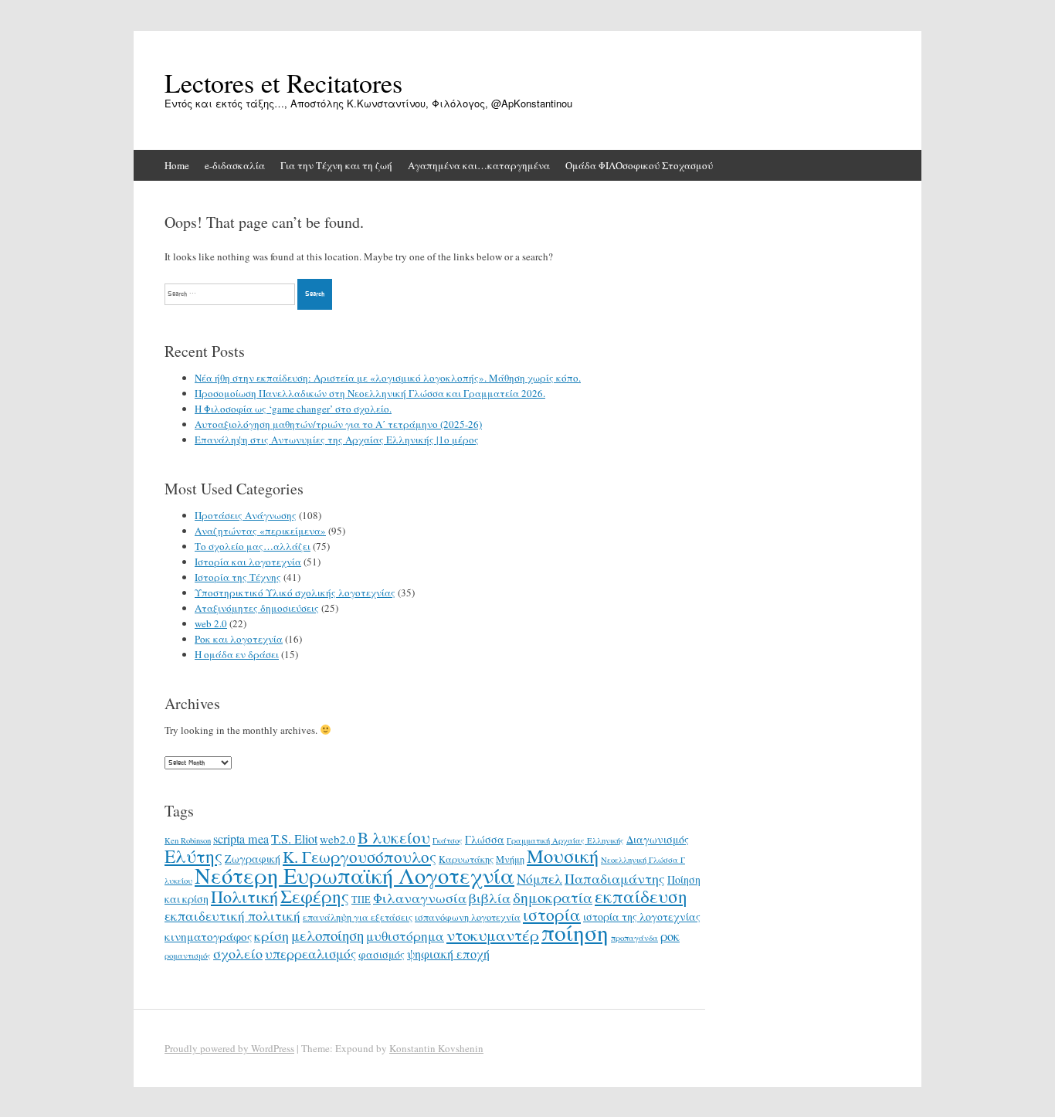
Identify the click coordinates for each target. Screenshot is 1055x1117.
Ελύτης (193, 856)
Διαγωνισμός (657, 839)
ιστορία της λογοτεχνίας (642, 916)
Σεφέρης (314, 896)
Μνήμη (510, 859)
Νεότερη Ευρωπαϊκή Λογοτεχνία (354, 875)
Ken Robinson (188, 840)
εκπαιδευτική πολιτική (232, 916)
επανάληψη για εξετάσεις (357, 917)
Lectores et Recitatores (283, 83)
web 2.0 (211, 623)
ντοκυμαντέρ (492, 935)
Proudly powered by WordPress (229, 1048)
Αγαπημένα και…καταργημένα (479, 165)
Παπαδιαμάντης (615, 878)
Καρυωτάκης (466, 859)
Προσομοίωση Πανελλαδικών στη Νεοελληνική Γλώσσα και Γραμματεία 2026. (370, 393)
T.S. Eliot (294, 838)
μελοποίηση (327, 935)
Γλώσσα (484, 839)
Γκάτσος (448, 840)
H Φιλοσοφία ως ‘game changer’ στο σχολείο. (293, 409)
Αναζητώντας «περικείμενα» (260, 531)
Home (177, 165)
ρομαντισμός (188, 955)
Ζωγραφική (252, 858)
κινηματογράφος (208, 936)
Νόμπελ (539, 879)
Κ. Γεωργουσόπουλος (359, 856)
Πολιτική (244, 896)
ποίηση (575, 932)
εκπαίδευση (641, 896)
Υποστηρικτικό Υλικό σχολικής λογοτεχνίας (295, 592)
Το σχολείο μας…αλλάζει (252, 546)
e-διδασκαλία (235, 165)
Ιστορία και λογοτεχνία (248, 562)
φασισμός (381, 954)
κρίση (271, 935)
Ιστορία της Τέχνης (238, 577)
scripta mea (241, 838)
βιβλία (490, 897)
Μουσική (563, 855)
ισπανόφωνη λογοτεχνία (468, 917)
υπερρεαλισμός (310, 954)
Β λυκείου (394, 837)
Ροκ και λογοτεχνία (239, 639)
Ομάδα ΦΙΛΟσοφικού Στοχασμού (639, 165)
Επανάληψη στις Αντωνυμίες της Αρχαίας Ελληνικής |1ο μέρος (337, 439)
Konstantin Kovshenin (436, 1048)
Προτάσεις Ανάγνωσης (246, 515)
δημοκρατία (552, 897)
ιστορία (552, 914)
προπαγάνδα (634, 937)
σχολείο (238, 953)
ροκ (670, 936)
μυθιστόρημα (405, 936)
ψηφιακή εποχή (448, 954)
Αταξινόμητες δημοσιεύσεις (257, 608)
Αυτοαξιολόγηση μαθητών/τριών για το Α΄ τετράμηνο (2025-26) (338, 424)
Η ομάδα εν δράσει (237, 654)
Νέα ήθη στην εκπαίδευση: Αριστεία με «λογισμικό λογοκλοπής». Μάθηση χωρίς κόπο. (388, 378)
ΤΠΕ (361, 899)
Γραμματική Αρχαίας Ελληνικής (565, 840)
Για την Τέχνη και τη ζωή (336, 165)
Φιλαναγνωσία (419, 897)
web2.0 (337, 839)
